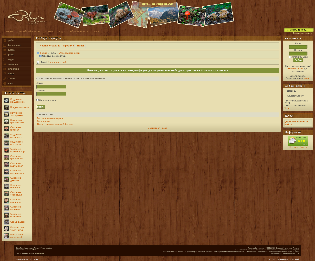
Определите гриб (57, 62)
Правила (68, 45)
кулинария (13, 69)
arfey (34, 250)
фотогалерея (14, 45)
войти (145, 4)
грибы (10, 40)
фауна (10, 54)
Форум (43, 53)
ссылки (11, 78)
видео (10, 59)
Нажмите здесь (296, 68)
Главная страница (49, 45)
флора (10, 50)
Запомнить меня (48, 100)
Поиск (80, 45)
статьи (10, 73)
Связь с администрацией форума (55, 124)
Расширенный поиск (302, 33)
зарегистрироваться (162, 4)
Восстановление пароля (50, 118)
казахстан (12, 64)
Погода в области (298, 147)
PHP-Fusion (39, 253)
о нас (10, 83)
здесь (306, 78)
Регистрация (44, 121)
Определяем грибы (69, 53)
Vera (286, 108)
